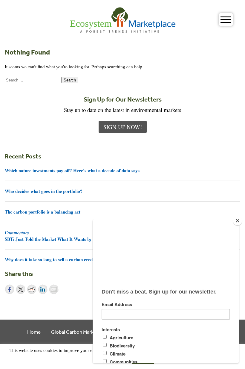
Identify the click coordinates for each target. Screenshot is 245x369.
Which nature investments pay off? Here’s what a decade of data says (72, 170)
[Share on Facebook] (9, 289)
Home (34, 332)
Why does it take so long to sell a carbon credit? (51, 259)
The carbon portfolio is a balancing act (42, 211)
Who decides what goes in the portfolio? (43, 191)
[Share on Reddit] (31, 289)
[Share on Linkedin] (43, 289)
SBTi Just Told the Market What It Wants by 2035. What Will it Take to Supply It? (85, 235)
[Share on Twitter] (20, 289)
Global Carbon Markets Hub (81, 332)
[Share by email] (54, 289)
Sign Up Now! (122, 127)
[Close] (237, 220)
